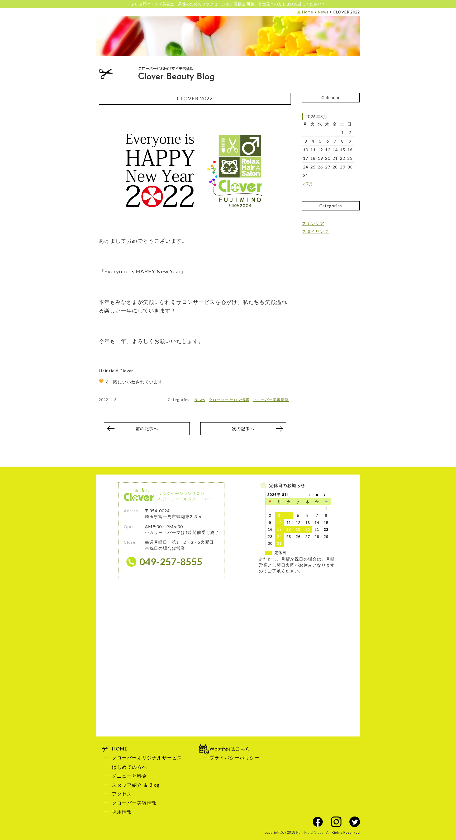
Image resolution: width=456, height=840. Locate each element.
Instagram (336, 821)
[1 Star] (101, 381)
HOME (120, 749)
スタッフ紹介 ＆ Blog (136, 785)
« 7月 (308, 183)
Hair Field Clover (310, 832)
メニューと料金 (129, 776)
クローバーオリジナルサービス (147, 758)
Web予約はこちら (230, 749)
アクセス (122, 794)
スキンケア (313, 223)
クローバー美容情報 (271, 399)
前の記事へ (147, 428)
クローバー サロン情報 (229, 399)
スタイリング (315, 231)
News (199, 399)
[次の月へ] (326, 494)
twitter (354, 821)
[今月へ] (317, 494)
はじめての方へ (129, 767)
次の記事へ (243, 428)
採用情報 (122, 812)
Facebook (317, 821)
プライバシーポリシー (235, 758)
